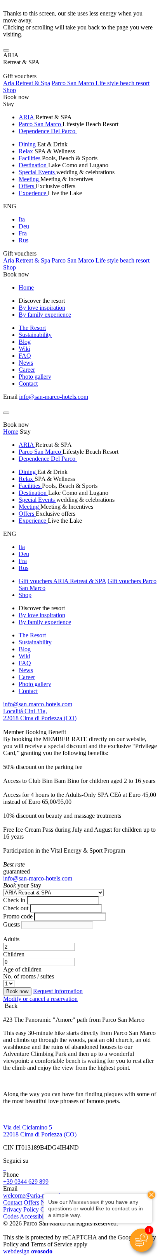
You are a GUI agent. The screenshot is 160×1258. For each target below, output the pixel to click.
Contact (28, 383)
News (26, 362)
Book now (16, 97)
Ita (22, 219)
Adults (11, 939)
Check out (15, 908)
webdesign (27, 1251)
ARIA (27, 117)
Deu (24, 226)
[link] (4, 1167)
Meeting (29, 179)
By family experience (45, 314)
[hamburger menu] (6, 50)
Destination (33, 165)
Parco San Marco (41, 124)
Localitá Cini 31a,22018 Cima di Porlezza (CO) (40, 714)
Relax (27, 151)
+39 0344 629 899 (26, 1181)
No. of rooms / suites (28, 976)
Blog (25, 341)
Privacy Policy (21, 1209)
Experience (33, 193)
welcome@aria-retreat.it (32, 1195)
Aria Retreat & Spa (26, 83)
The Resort (32, 327)
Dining (28, 144)
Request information (58, 991)
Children (13, 954)
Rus (23, 240)
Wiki (24, 348)
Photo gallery (35, 376)
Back (10, 1005)
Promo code (18, 916)
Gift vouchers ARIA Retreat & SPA (62, 581)
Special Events (37, 172)
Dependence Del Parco (48, 131)
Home (26, 287)
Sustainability (35, 334)
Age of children (22, 969)
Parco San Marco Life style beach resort (101, 83)
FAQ (25, 355)
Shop (9, 90)
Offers (27, 186)
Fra (23, 233)
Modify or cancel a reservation (40, 998)
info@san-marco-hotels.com (53, 396)
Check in (14, 900)
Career (27, 369)
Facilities (30, 158)
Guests (11, 924)
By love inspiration (42, 307)
